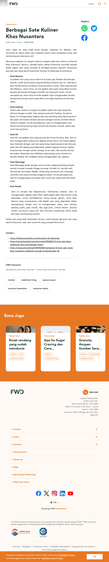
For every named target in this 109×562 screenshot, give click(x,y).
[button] (91, 3)
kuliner (11, 280)
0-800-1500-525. (90, 401)
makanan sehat (40, 288)
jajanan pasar (49, 280)
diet (21, 354)
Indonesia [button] (60, 509)
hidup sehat (94, 354)
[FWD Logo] (14, 4)
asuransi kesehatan (17, 288)
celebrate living (28, 280)
